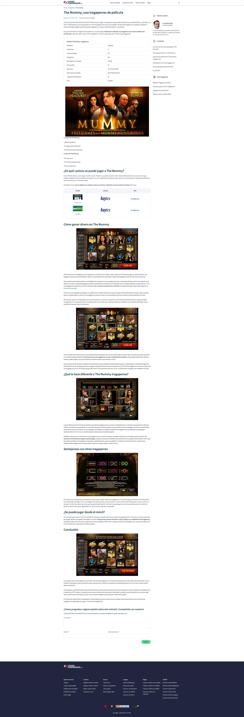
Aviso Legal (67, 695)
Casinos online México (170, 683)
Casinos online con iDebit (151, 689)
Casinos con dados (129, 692)
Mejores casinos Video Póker (162, 94)
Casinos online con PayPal (151, 686)
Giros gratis (107, 689)
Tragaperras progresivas (161, 90)
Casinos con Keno (128, 695)
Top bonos (106, 683)
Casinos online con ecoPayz (152, 683)
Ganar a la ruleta (128, 686)
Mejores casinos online (90, 683)
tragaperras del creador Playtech (90, 176)
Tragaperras (71, 8)
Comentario (67, 618)
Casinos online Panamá (170, 698)
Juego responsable (70, 686)
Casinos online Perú (169, 689)
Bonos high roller (108, 692)
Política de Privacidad (70, 689)
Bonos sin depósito (109, 686)
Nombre (66, 632)
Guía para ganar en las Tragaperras (164, 86)
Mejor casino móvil (89, 689)
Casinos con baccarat (130, 689)
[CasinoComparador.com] (73, 2)
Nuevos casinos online (90, 686)
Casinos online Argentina (171, 686)
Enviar (146, 642)
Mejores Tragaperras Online (162, 83)
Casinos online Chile (169, 692)
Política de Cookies (70, 692)
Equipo (66, 683)
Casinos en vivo (88, 692)
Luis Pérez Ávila (73, 18)
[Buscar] (179, 3)
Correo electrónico (113, 632)
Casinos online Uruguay (170, 695)
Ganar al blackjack (129, 683)
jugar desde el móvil (78, 517)
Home (65, 8)
